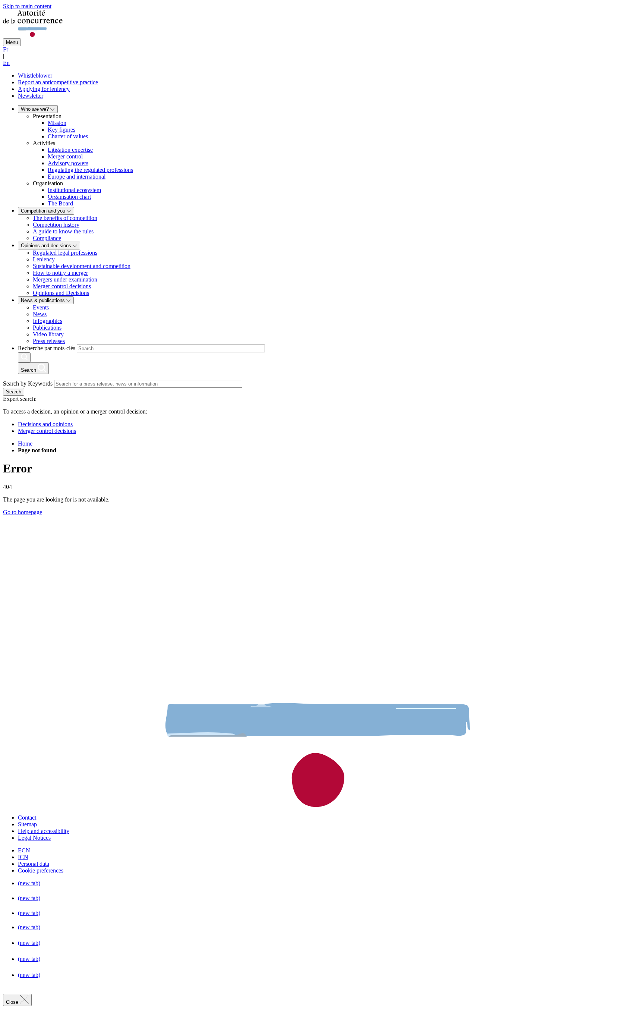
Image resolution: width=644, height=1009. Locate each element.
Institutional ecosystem (74, 190)
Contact (27, 817)
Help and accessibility (43, 831)
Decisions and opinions (45, 424)
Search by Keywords (28, 383)
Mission (57, 123)
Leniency (44, 259)
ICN (23, 857)
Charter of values (68, 136)
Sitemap (27, 824)
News (40, 314)
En (6, 63)
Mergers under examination (65, 279)
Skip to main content (27, 6)
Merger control (65, 156)
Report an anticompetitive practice (58, 82)
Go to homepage (22, 512)
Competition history (56, 224)
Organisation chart (69, 197)
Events (41, 307)
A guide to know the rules (63, 231)
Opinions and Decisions (61, 293)
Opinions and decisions (47, 245)
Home (25, 443)
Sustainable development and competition (81, 266)
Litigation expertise (70, 150)
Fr (5, 49)
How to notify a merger (60, 273)
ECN (24, 850)
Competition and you (44, 211)
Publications (47, 327)
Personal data (33, 864)
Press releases (49, 341)
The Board (60, 203)
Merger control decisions (62, 286)
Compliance (47, 238)
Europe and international (76, 176)
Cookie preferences (40, 870)
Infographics (47, 321)
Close (13, 1002)
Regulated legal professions (65, 252)
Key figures (61, 129)
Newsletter (30, 95)
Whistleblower (35, 75)
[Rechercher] (24, 357)
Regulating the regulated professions (90, 170)
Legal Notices (34, 837)
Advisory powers (68, 163)
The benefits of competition (65, 218)
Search (13, 392)
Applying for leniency (44, 89)
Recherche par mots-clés (46, 348)
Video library (48, 334)
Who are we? (35, 109)
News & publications (43, 300)
